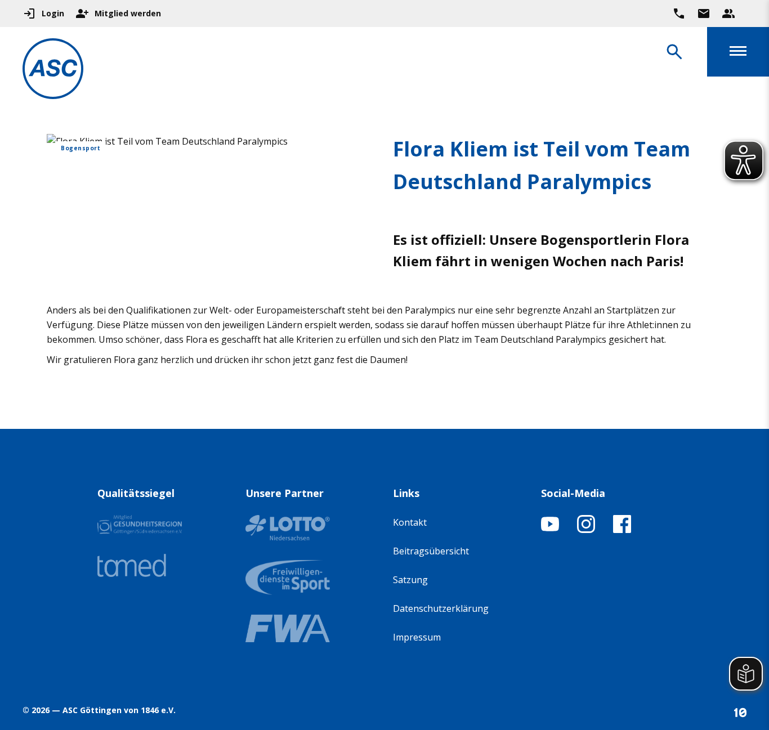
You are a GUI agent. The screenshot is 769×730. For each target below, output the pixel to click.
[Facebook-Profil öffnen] (622, 529)
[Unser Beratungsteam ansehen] (728, 13)
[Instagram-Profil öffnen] (586, 529)
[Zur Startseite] (53, 70)
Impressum (417, 637)
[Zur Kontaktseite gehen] (703, 13)
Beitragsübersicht (431, 551)
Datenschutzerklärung (441, 608)
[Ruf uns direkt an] (679, 13)
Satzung (410, 580)
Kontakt (410, 522)
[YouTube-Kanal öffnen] (550, 529)
